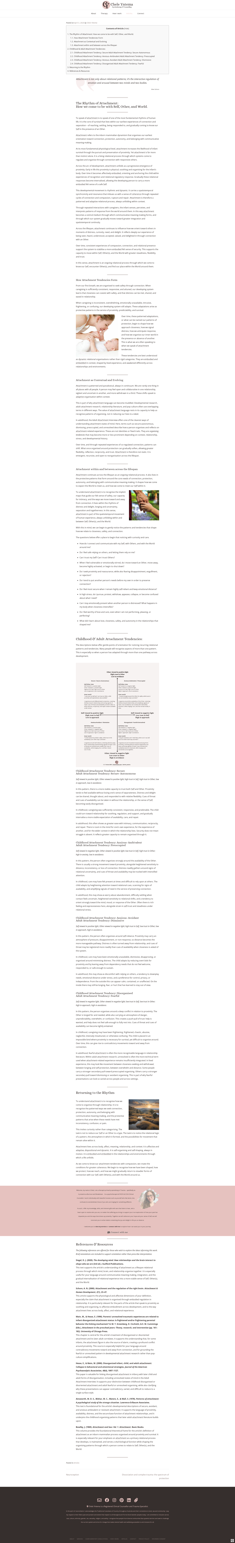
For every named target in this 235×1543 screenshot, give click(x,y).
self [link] (120, 589)
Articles (129, 13)
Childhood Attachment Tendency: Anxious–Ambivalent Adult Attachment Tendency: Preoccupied (112, 56)
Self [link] (77, 129)
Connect (140, 13)
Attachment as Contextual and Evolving (88, 41)
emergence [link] (144, 166)
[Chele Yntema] (117, 5)
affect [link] (106, 1146)
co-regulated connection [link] (132, 444)
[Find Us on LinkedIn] (129, 1500)
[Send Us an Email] (99, 1500)
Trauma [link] (122, 1190)
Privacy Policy (144, 1539)
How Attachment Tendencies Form (86, 38)
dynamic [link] (124, 190)
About (93, 13)
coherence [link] (136, 194)
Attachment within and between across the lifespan (93, 45)
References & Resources (78, 71)
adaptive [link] (94, 201)
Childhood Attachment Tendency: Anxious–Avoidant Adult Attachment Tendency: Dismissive (110, 60)
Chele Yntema (92, 23)
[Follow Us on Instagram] (114, 1500)
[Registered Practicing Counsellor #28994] (232, 1540)
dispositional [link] (91, 1150)
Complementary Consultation (96, 1539)
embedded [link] (81, 363)
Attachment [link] (82, 78)
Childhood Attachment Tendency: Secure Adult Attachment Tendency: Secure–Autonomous (110, 52)
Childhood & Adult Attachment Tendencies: (86, 49)
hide (126, 28)
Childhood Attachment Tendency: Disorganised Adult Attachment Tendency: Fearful (107, 63)
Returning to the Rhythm (78, 67)
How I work (116, 13)
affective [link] (151, 1146)
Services (80, 1539)
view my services (101, 1226)
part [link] (84, 403)
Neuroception (72, 1474)
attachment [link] (92, 118)
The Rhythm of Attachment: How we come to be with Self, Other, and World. (100, 34)
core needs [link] (123, 478)
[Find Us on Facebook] (107, 1500)
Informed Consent (158, 1539)
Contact (133, 1539)
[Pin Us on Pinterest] (122, 1500)
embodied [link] (116, 173)
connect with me (114, 1226)
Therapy (104, 13)
